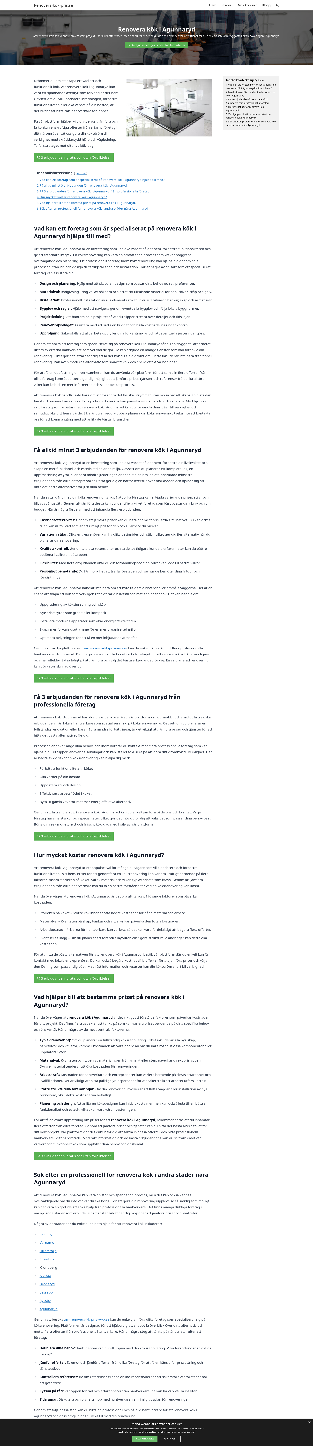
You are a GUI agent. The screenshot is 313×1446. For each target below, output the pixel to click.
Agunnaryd (49, 1309)
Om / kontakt (247, 5)
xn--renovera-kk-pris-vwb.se (104, 648)
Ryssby (45, 1300)
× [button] (309, 1422)
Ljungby (46, 1234)
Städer (226, 5)
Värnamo (47, 1242)
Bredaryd (47, 1284)
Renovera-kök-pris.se (53, 5)
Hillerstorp (48, 1250)
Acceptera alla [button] (145, 1438)
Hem (212, 5)
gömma (81, 173)
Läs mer (191, 1431)
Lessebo (46, 1292)
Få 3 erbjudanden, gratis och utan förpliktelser (156, 45)
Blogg (266, 5)
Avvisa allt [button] (170, 1438)
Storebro (47, 1259)
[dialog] (156, 1432)
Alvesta (45, 1275)
